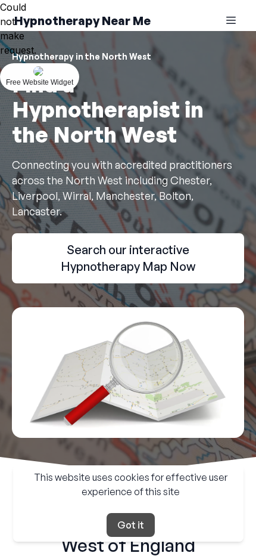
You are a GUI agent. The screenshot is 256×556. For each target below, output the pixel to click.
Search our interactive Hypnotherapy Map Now (128, 258)
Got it (130, 525)
